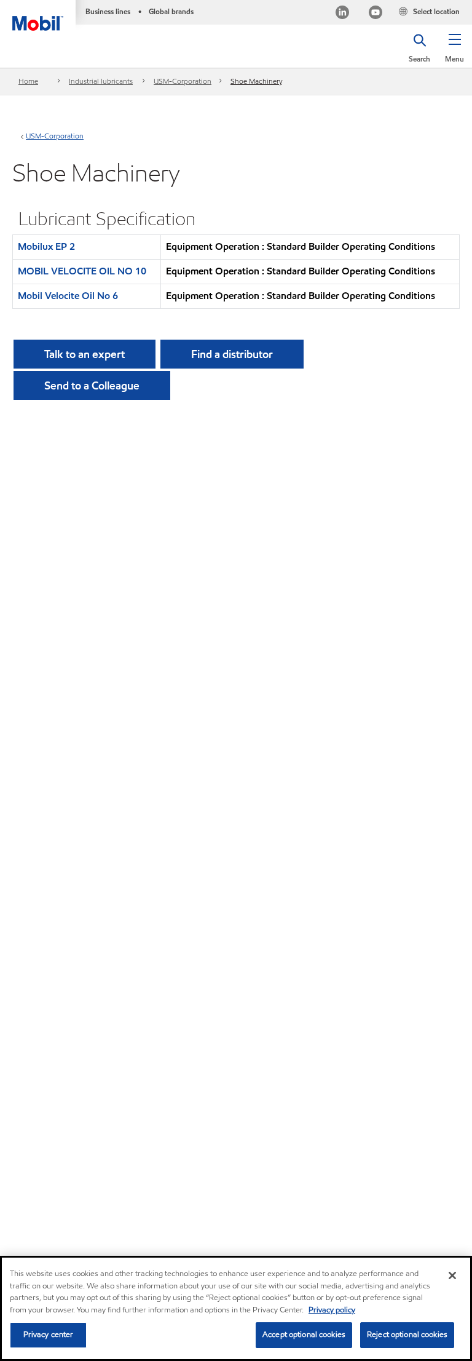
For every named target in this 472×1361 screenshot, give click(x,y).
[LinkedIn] (342, 14)
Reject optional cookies (407, 1334)
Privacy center (48, 1334)
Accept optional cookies (303, 1334)
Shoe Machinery (256, 81)
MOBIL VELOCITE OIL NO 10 (82, 271)
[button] (454, 52)
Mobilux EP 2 (46, 246)
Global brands (171, 11)
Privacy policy (332, 1309)
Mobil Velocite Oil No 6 (68, 295)
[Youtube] (375, 14)
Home (28, 81)
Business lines (107, 11)
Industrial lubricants (101, 81)
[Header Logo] (38, 15)
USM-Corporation (182, 81)
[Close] (452, 1275)
